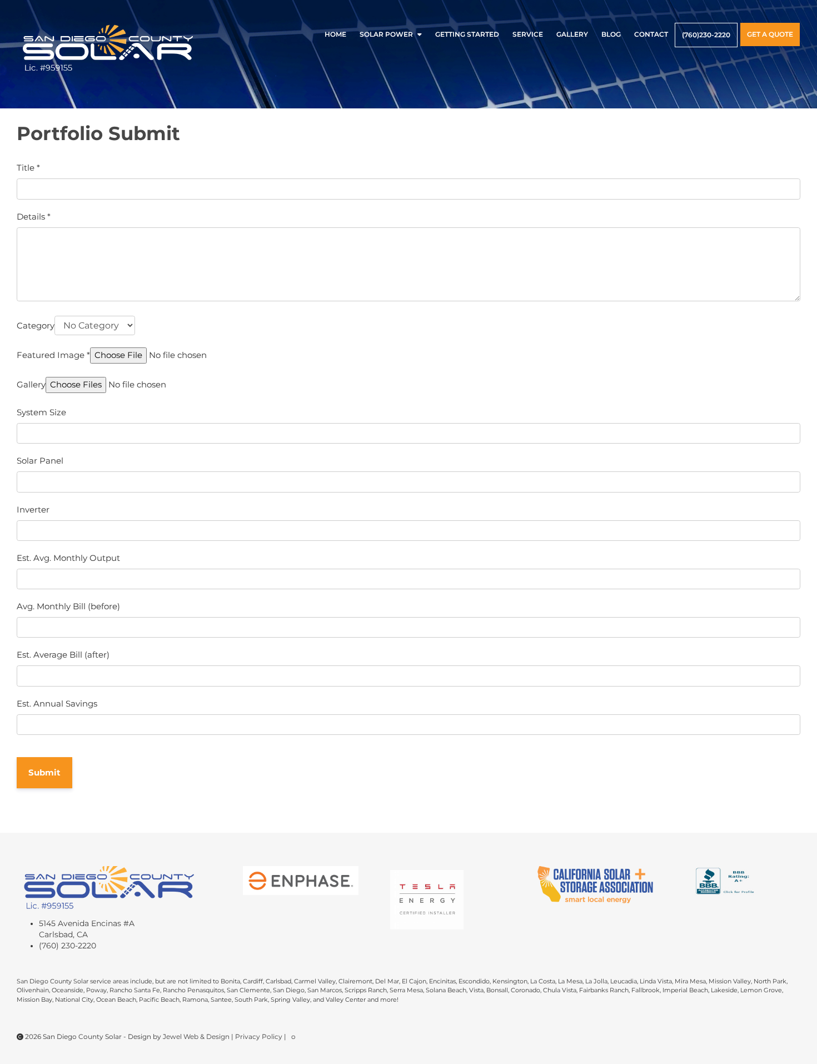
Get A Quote (770, 34)
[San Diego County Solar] (108, 48)
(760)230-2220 (706, 35)
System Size (41, 412)
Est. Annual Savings (57, 703)
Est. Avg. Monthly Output (68, 558)
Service (527, 34)
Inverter (33, 509)
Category (35, 325)
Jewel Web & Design (197, 1036)
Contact (651, 34)
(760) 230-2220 (67, 945)
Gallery (572, 34)
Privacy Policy (259, 1036)
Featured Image (53, 355)
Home (335, 34)
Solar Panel (40, 460)
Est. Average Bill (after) (63, 654)
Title (28, 167)
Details (34, 216)
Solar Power (386, 34)
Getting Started (467, 34)
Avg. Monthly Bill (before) (68, 606)
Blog (611, 34)
